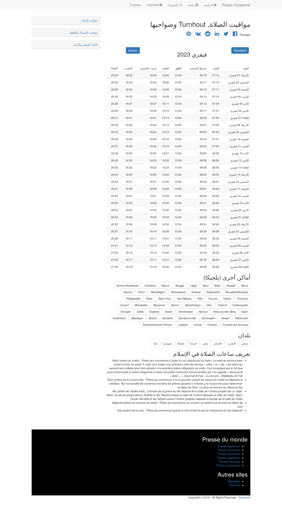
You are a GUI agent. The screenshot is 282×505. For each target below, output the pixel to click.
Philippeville (133, 298)
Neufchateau (193, 305)
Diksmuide (241, 318)
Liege (193, 285)
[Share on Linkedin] (217, 34)
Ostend (222, 305)
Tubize (227, 298)
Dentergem (208, 318)
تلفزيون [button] (174, 5)
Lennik (198, 325)
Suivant (132, 50)
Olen (209, 305)
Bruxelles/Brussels (237, 292)
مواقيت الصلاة (90, 20)
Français (135, 5)
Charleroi (150, 285)
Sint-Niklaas (184, 298)
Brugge (180, 285)
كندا (155, 343)
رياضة (191, 5)
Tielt (199, 298)
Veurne (128, 292)
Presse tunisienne (229, 454)
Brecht (153, 318)
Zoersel (196, 292)
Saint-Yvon (164, 298)
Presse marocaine (229, 450)
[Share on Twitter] (226, 34)
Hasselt (230, 285)
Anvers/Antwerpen (128, 285)
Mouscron (159, 305)
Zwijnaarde (213, 292)
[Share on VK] (198, 34)
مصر (205, 343)
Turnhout (242, 298)
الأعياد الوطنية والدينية (85, 44)
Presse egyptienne (228, 458)
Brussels (167, 318)
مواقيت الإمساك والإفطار (83, 32)
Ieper (245, 311)
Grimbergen (185, 311)
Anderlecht (119, 318)
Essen (169, 311)
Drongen (126, 311)
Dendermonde (187, 318)
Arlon (217, 285)
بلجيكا (181, 343)
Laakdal (183, 325)
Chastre (212, 325)
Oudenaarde (240, 305)
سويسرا (167, 343)
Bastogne (137, 318)
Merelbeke (141, 305)
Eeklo (140, 311)
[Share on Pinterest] (189, 34)
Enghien (154, 311)
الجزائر (218, 343)
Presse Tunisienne (236, 4)
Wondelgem (158, 292)
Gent (206, 285)
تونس (245, 343)
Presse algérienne (229, 446)
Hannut (203, 311)
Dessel (225, 318)
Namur (166, 285)
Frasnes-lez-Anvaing (235, 325)
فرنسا (193, 343)
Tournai (212, 298)
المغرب (231, 343)
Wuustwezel (178, 292)
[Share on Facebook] (235, 34)
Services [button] (153, 5)
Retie (149, 298)
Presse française (230, 461)
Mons (244, 285)
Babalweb (234, 481)
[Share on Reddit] (207, 34)
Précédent (240, 50)
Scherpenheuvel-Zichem (157, 325)
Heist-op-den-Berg (224, 311)
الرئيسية (209, 5)
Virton (141, 292)
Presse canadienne (228, 465)
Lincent (124, 305)
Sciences (234, 485)
